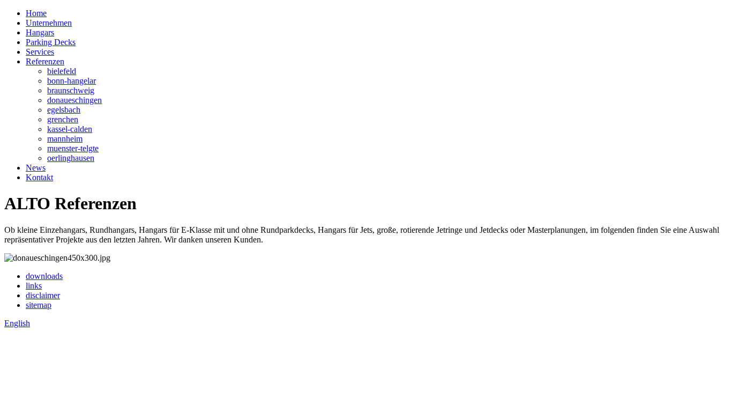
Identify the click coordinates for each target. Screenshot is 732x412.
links (34, 285)
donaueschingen (74, 100)
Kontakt (39, 177)
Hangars (40, 32)
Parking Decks (51, 42)
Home (36, 13)
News (36, 167)
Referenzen (45, 61)
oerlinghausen (70, 158)
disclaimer (43, 295)
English (17, 323)
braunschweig (70, 90)
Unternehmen (49, 22)
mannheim (65, 138)
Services (40, 51)
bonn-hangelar (71, 80)
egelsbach (63, 109)
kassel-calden (69, 129)
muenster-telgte (73, 148)
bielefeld (61, 71)
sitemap (38, 305)
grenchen (62, 119)
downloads (44, 276)
